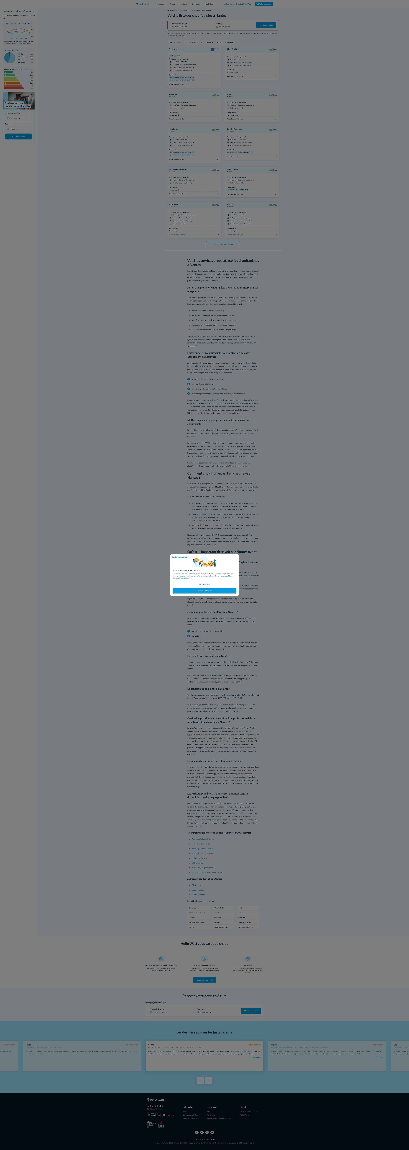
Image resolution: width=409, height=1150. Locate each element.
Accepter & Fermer (204, 591)
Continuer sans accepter (180, 557)
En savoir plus (204, 584)
